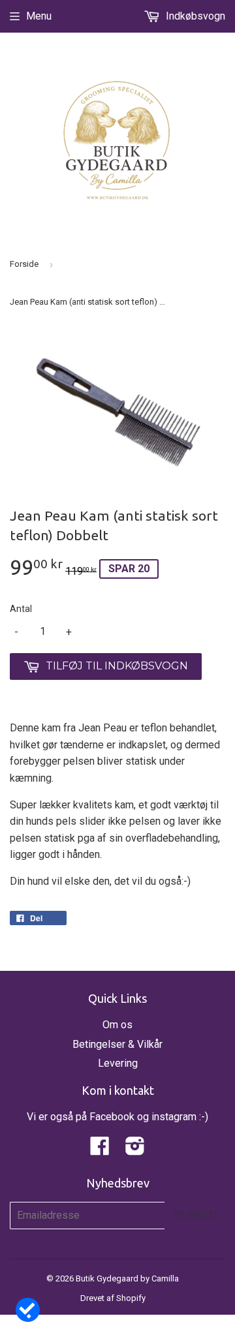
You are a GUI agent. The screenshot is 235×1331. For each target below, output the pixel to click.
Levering (118, 1063)
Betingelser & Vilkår (117, 1044)
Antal (21, 609)
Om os (117, 1024)
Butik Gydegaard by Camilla (127, 1278)
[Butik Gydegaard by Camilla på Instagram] (135, 1150)
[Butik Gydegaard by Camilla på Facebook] (100, 1150)
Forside (24, 264)
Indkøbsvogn (194, 16)
